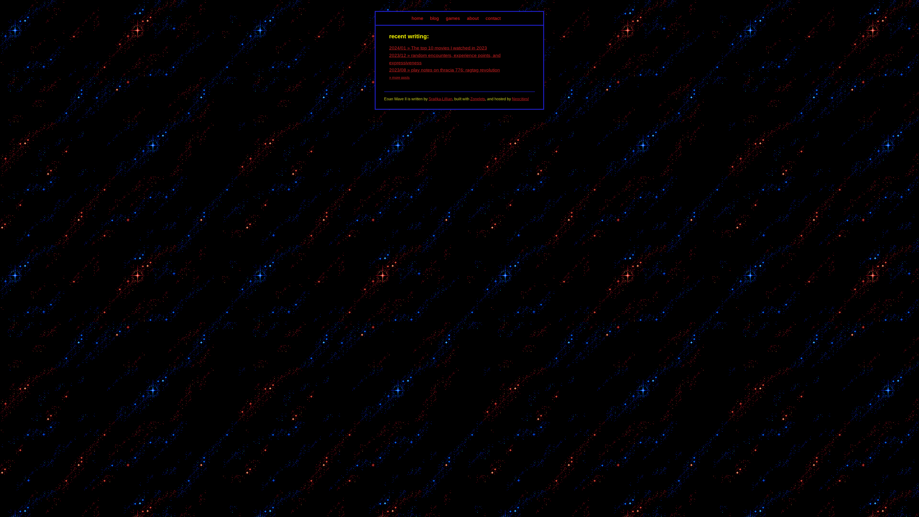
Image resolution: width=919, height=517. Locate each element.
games (453, 18)
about (473, 18)
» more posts (399, 77)
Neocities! (520, 99)
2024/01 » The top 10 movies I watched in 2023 (438, 48)
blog (434, 18)
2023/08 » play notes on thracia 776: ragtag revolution (444, 70)
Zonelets (477, 99)
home (417, 18)
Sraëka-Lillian (440, 99)
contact (493, 18)
